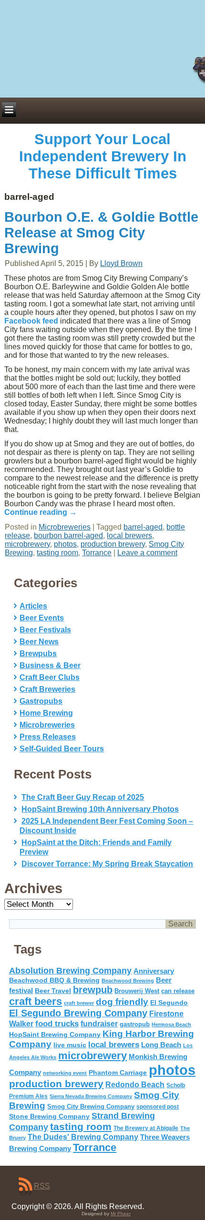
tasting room (57, 553)
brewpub (93, 989)
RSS (42, 1186)
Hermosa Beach (171, 1024)
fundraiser (99, 1024)
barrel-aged (143, 527)
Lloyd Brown (121, 263)
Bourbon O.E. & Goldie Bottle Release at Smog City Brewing (101, 232)
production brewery (113, 544)
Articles (33, 606)
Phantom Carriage (118, 1072)
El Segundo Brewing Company (78, 1013)
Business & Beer (50, 665)
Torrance (97, 553)
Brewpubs (38, 653)
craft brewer (79, 1003)
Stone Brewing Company (49, 1116)
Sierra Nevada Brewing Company (91, 1096)
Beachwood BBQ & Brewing (54, 980)
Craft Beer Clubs (50, 677)
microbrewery (27, 544)
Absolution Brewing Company (70, 970)
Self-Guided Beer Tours (62, 749)
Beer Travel (53, 990)
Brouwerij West (136, 990)
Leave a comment (147, 553)
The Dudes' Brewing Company (83, 1137)
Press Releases (48, 737)
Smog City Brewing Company (90, 1106)
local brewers (129, 535)
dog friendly (122, 1002)
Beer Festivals (45, 630)
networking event (65, 1073)
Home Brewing (46, 713)
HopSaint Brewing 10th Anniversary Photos (100, 809)
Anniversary (153, 971)
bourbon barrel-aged (68, 535)
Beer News (39, 642)
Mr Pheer (121, 1213)
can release (178, 990)
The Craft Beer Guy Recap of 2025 (82, 797)
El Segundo (169, 1002)
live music (69, 1045)
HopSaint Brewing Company (55, 1034)
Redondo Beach (134, 1084)
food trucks (57, 1023)
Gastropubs (41, 701)
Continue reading (40, 512)
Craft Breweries (47, 689)
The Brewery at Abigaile (145, 1128)
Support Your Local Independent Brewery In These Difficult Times (102, 156)
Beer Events (42, 618)
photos (65, 544)
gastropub (135, 1024)
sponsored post (157, 1106)
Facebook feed (31, 321)
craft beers (35, 1001)
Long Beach (161, 1045)
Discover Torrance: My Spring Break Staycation (107, 864)
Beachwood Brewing (128, 981)
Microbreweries (65, 527)
